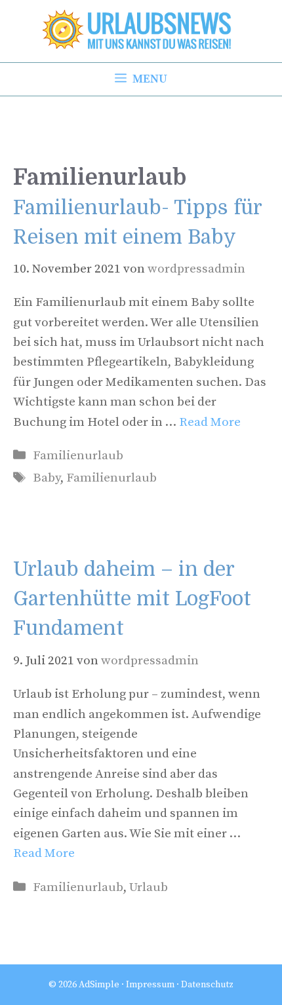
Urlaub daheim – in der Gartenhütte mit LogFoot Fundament (132, 598)
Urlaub (148, 887)
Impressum (150, 985)
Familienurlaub (78, 455)
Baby (46, 477)
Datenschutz (207, 985)
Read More (210, 422)
